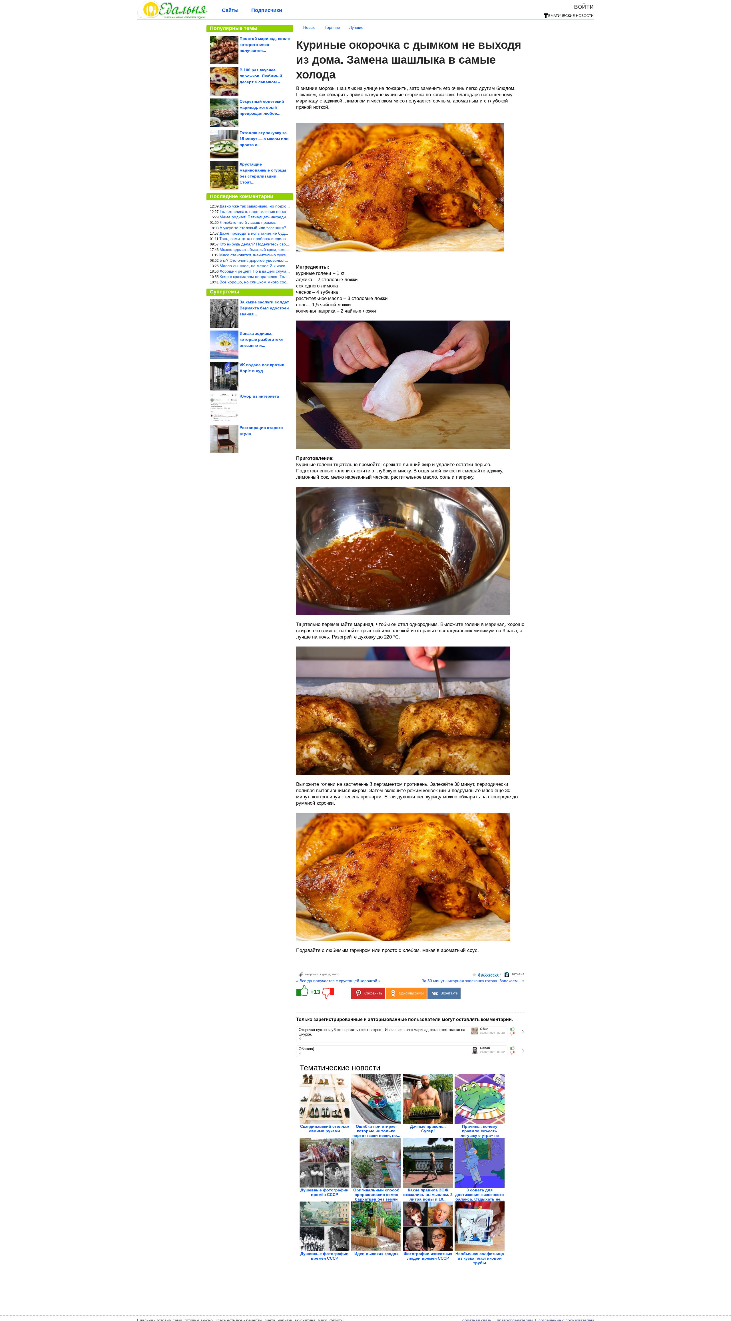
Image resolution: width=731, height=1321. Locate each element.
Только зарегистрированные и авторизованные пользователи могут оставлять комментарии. (404, 1019)
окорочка (311, 974)
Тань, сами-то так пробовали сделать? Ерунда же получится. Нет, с (282, 238)
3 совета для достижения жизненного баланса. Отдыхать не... (479, 1194)
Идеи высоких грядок (376, 1253)
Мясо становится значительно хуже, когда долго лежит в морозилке (282, 255)
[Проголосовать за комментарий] (514, 1034)
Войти (584, 6)
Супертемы (224, 292)
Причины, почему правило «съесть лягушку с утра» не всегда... (480, 1133)
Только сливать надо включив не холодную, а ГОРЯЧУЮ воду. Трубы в (286, 211)
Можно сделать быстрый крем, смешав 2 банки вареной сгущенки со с (286, 249)
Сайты (230, 10)
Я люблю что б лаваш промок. (248, 222)
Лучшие (356, 27)
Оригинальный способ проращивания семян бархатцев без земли (376, 1194)
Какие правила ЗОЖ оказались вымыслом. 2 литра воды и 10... (428, 1194)
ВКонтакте (449, 993)
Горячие (332, 27)
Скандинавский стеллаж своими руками (324, 1128)
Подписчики (266, 10)
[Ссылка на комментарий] (300, 1038)
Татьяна (518, 974)
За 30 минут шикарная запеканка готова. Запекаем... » (473, 980)
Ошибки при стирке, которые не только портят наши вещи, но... (376, 1131)
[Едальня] (172, 18)
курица (325, 974)
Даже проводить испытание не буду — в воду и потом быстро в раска (285, 233)
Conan (485, 1048)
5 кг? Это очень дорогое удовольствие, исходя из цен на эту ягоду (282, 260)
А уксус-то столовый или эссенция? (253, 227)
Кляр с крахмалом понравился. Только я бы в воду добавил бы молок (285, 276)
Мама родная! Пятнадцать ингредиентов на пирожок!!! (271, 217)
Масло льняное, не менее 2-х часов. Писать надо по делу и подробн (284, 265)
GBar (484, 1028)
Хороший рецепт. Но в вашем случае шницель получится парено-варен (287, 271)
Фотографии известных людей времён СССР (428, 1255)
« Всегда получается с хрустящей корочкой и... (340, 980)
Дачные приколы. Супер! (428, 1128)
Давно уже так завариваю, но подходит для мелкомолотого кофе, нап (285, 206)
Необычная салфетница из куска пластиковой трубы (479, 1258)
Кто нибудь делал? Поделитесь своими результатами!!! (271, 244)
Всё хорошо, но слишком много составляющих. (264, 282)
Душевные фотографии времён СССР (324, 1192)
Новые (309, 27)
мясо (335, 974)
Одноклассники (411, 993)
